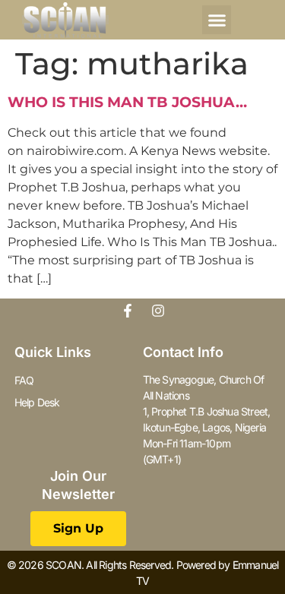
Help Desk (37, 402)
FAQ (24, 380)
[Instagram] (158, 311)
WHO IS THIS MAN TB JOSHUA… (127, 102)
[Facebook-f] (128, 311)
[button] (216, 19)
